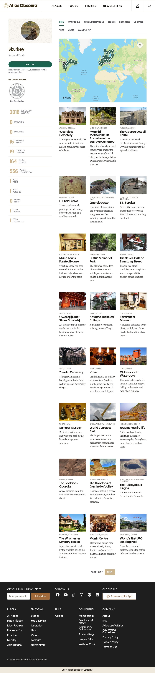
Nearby (11, 640)
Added (71, 30)
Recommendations (94, 22)
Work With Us (87, 644)
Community (87, 609)
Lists (33, 630)
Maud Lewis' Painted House (69, 260)
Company (108, 609)
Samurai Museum (70, 427)
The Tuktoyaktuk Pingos (131, 486)
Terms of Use (109, 647)
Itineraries (37, 625)
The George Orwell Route (133, 133)
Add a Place (14, 645)
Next (110, 572)
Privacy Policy (110, 637)
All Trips (59, 616)
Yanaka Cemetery (71, 372)
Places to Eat (14, 630)
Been (61, 22)
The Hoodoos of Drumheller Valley (101, 485)
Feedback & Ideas (86, 621)
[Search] (149, 5)
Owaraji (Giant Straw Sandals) (69, 318)
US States (138, 22)
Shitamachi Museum (127, 318)
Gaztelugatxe (99, 202)
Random (12, 635)
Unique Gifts (86, 639)
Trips (58, 609)
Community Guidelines (85, 628)
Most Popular (15, 625)
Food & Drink (38, 621)
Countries (124, 22)
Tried (61, 30)
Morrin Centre (99, 538)
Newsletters (38, 645)
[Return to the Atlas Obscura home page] (21, 5)
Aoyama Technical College (102, 318)
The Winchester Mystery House (69, 540)
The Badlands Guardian (68, 485)
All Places (12, 616)
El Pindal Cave (68, 201)
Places (11, 609)
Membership (86, 616)
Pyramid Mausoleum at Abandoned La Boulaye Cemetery (102, 136)
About (106, 616)
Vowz (94, 372)
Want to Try (84, 30)
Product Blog (86, 634)
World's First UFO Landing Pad (131, 540)
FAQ (104, 621)
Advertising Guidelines (109, 631)
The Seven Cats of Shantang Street (132, 260)
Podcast (36, 640)
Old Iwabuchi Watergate (129, 374)
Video (34, 635)
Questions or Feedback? (77, 670)
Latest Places (15, 621)
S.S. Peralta (127, 202)
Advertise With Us (112, 625)
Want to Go (74, 22)
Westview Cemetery (66, 133)
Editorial (37, 609)
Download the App (121, 596)
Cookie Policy (110, 642)
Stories (111, 22)
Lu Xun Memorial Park (101, 260)
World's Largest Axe (100, 429)
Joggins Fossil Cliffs (132, 427)
